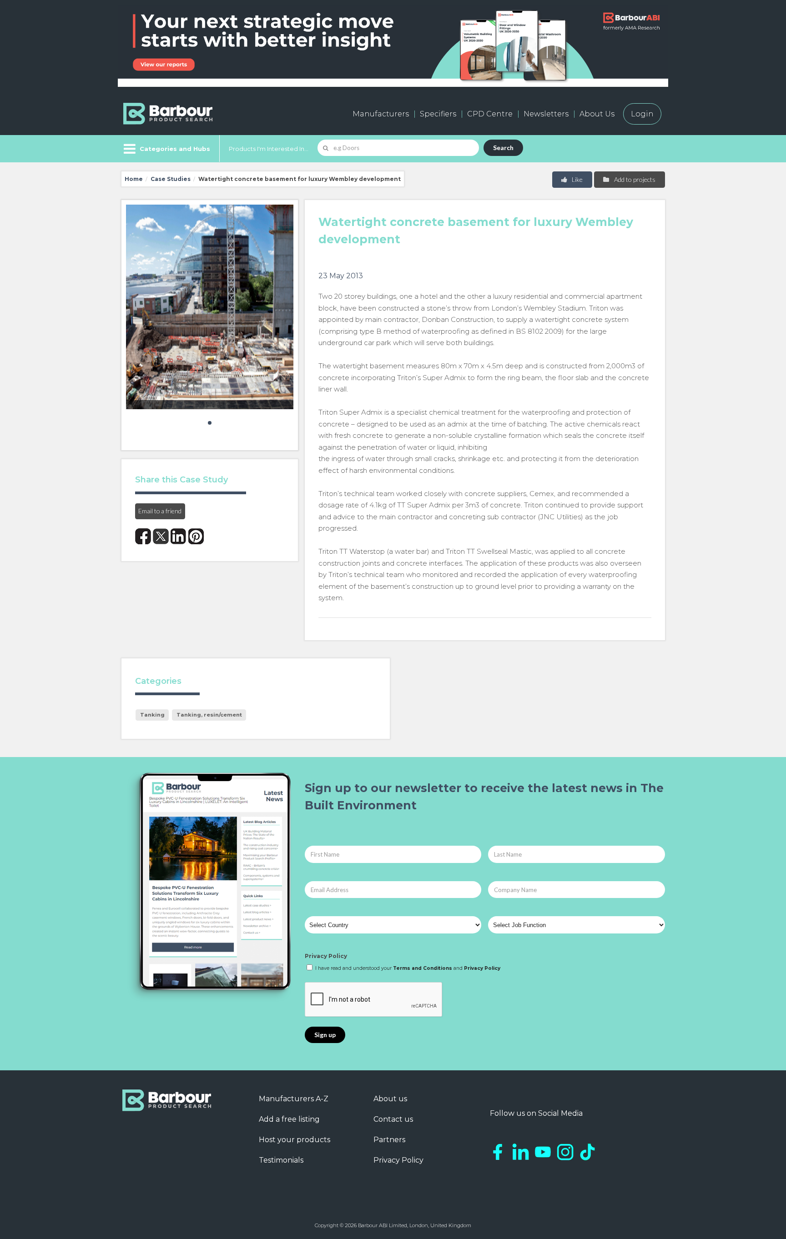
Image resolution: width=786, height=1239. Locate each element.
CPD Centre (490, 114)
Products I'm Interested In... (268, 148)
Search (503, 147)
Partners (389, 1139)
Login (642, 114)
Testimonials (281, 1160)
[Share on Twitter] (161, 536)
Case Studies (171, 179)
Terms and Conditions (422, 968)
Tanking (152, 715)
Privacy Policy (326, 956)
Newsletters (546, 114)
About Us (597, 114)
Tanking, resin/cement (209, 715)
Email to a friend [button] (159, 511)
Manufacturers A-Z (293, 1098)
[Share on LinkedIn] (178, 536)
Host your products (294, 1139)
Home (134, 179)
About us (390, 1098)
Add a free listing (289, 1119)
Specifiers (438, 114)
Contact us (393, 1119)
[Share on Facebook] (143, 536)
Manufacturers (381, 114)
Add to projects (634, 179)
